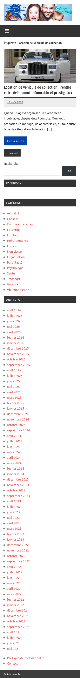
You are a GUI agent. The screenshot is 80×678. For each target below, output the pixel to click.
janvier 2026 (15, 343)
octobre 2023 (16, 490)
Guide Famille (12, 674)
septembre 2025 (18, 364)
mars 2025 (14, 397)
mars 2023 (14, 528)
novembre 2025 (18, 354)
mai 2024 (13, 452)
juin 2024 (13, 446)
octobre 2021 (16, 621)
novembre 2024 (18, 419)
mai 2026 (13, 326)
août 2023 (14, 501)
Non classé (14, 251)
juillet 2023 (15, 506)
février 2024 (15, 468)
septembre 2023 (18, 495)
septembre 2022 (18, 561)
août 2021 (14, 632)
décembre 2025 (18, 348)
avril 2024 (14, 457)
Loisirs (11, 246)
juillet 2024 (15, 441)
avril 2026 (14, 332)
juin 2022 (13, 577)
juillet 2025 (15, 375)
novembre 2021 (18, 616)
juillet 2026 (15, 315)
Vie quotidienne (18, 289)
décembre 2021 (18, 610)
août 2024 (14, 435)
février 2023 (15, 534)
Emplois (12, 235)
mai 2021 (13, 648)
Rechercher (12, 163)
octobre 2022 (16, 556)
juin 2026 (13, 321)
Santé (11, 273)
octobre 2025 (16, 359)
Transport (12, 153)
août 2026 (14, 310)
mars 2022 (14, 594)
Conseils (12, 218)
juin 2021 (13, 643)
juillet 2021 (15, 637)
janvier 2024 (15, 474)
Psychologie (15, 268)
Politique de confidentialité (25, 658)
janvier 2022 (15, 605)
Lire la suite (14, 141)
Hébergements (17, 240)
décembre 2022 (18, 545)
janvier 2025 (15, 408)
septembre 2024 (18, 430)
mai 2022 (13, 583)
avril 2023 (14, 523)
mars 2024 (14, 463)
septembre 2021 (18, 626)
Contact (12, 663)
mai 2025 (13, 386)
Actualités (14, 213)
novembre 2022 (18, 550)
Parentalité (14, 262)
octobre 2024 (16, 425)
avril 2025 (14, 392)
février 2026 (15, 337)
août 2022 (14, 566)
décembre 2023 (18, 479)
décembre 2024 (18, 414)
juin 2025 (13, 381)
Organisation (16, 257)
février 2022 (15, 599)
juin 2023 (13, 512)
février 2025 (15, 403)
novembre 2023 (18, 485)
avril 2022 (14, 588)
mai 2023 (13, 517)
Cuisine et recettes (20, 224)
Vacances (13, 284)
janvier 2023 (15, 539)
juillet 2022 (15, 572)
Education (14, 229)
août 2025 (14, 370)
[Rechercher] (69, 171)
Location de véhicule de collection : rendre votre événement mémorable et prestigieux (38, 90)
